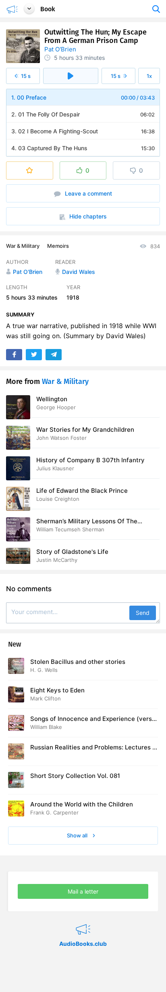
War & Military (22, 246)
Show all (78, 835)
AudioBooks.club (83, 919)
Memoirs (58, 246)
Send (142, 612)
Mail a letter (83, 891)
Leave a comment (87, 193)
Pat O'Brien (60, 49)
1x (149, 76)
